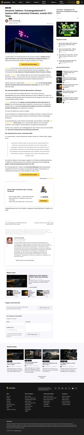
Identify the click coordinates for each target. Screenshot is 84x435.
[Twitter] (7, 245)
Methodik (8, 401)
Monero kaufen (47, 401)
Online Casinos (62, 2)
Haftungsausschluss (11, 404)
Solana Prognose (65, 397)
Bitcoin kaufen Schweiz (48, 399)
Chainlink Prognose (66, 404)
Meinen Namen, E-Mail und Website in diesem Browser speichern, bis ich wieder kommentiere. (14, 335)
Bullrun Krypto (28, 401)
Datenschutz (9, 406)
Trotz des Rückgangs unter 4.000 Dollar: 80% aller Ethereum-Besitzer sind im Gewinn (15, 223)
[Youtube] (72, 388)
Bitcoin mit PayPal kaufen (30, 397)
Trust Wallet (46, 404)
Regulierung (29, 360)
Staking (26, 411)
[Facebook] (55, 388)
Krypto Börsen (44, 2)
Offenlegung (49, 23)
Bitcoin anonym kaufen (48, 396)
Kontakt (8, 397)
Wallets (28, 2)
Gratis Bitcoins (47, 402)
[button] (81, 3)
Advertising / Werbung (11, 409)
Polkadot (7, 102)
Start (6, 6)
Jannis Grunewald (13, 20)
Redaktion (9, 399)
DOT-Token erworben (30, 83)
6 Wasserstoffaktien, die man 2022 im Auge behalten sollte (43, 223)
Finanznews (62, 361)
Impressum (9, 402)
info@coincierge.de (17, 430)
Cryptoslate (50, 178)
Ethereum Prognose (66, 402)
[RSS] (62, 388)
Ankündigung (13, 75)
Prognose (36, 2)
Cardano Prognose (66, 401)
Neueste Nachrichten (63, 67)
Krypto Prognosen (29, 406)
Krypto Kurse (27, 407)
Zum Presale (43, 200)
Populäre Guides (61, 39)
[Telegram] (66, 388)
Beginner (53, 2)
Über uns (8, 396)
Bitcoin (8, 361)
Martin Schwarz (33, 279)
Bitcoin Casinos (47, 406)
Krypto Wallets (28, 409)
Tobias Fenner (32, 296)
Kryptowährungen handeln (30, 399)
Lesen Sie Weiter (33, 287)
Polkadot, (7, 68)
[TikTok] (76, 388)
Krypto (20, 2)
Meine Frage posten (45, 307)
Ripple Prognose (65, 399)
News (13, 2)
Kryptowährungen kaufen (30, 402)
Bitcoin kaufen (28, 396)
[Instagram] (59, 388)
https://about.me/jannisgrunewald (19, 240)
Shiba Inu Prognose (66, 396)
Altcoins (9, 6)
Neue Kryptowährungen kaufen (50, 397)
